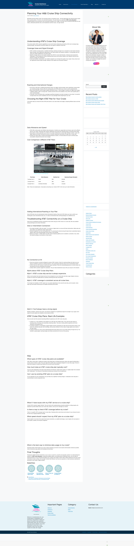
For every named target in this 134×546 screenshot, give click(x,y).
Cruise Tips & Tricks (90, 231)
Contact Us (104, 4)
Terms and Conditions (103, 532)
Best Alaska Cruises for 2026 (92, 98)
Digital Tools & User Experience (92, 234)
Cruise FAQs (88, 224)
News (87, 248)
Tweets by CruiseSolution (91, 206)
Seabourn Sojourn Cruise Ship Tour (45, 151)
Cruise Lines (65, 4)
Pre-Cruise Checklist (90, 254)
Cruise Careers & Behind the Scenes (93, 222)
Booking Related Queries (91, 215)
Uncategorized (89, 265)
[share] (72, 151)
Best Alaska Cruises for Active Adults (93, 97)
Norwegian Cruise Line (90, 250)
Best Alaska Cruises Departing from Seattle (95, 100)
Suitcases (88, 261)
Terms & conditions (52, 514)
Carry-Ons (88, 218)
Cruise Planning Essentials (91, 229)
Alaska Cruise (89, 213)
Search (87, 84)
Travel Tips (70, 511)
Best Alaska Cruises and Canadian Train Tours (95, 104)
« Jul (96, 147)
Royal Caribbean (89, 259)
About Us (96, 4)
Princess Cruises (89, 257)
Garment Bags (89, 238)
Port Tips (88, 252)
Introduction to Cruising (91, 241)
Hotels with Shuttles (90, 240)
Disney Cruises (89, 236)
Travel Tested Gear (84, 4)
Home (60, 4)
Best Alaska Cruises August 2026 (93, 102)
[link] (35, 152)
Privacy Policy (50, 513)
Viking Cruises (89, 266)
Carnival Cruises (89, 216)
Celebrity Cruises (89, 220)
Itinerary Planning (89, 243)
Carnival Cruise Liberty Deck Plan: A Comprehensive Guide (38, 479)
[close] (107, 541)
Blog (92, 4)
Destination (88, 232)
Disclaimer (50, 511)
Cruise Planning (74, 4)
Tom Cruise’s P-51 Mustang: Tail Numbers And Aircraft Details (39, 478)
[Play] (61, 147)
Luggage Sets (89, 247)
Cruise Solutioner (40, 4)
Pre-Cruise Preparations (91, 256)
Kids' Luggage (89, 245)
